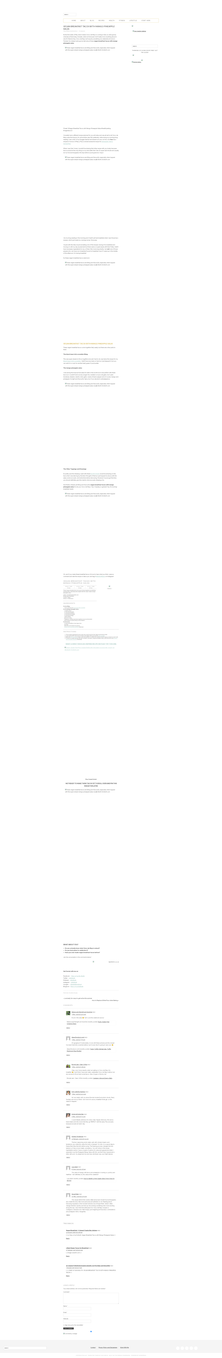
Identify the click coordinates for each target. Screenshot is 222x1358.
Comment (66, 1292)
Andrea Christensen (77, 1136)
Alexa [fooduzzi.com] (78, 1037)
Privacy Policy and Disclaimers (108, 1347)
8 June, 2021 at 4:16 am (79, 1169)
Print (109, 588)
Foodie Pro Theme (93, 1355)
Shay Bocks (104, 1355)
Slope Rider (75, 1194)
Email (65, 1312)
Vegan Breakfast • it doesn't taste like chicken (81, 1230)
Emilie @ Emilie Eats (78, 1114)
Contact (93, 1347)
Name (65, 1306)
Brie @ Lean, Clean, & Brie (79, 1064)
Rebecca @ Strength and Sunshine (82, 1012)
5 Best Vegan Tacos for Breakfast (77, 1248)
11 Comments (82, 31)
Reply (68, 1027)
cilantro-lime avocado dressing (71, 627)
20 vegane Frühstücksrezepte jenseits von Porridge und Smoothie (88, 1265)
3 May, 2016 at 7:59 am (78, 1039)
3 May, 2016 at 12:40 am (79, 1014)
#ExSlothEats (100, 576)
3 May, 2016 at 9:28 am (78, 1067)
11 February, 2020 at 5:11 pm (80, 1139)
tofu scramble (101, 635)
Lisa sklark (75, 1167)
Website (65, 1318)
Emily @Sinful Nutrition (78, 1091)
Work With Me (124, 1347)
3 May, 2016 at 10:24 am (79, 1094)
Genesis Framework (123, 1355)
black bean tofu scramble (79, 607)
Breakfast (71, 992)
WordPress (142, 1355)
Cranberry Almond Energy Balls (102, 1078)
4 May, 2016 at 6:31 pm (78, 1116)
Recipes (76, 992)
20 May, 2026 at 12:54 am (79, 1196)
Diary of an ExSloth (111, 9)
